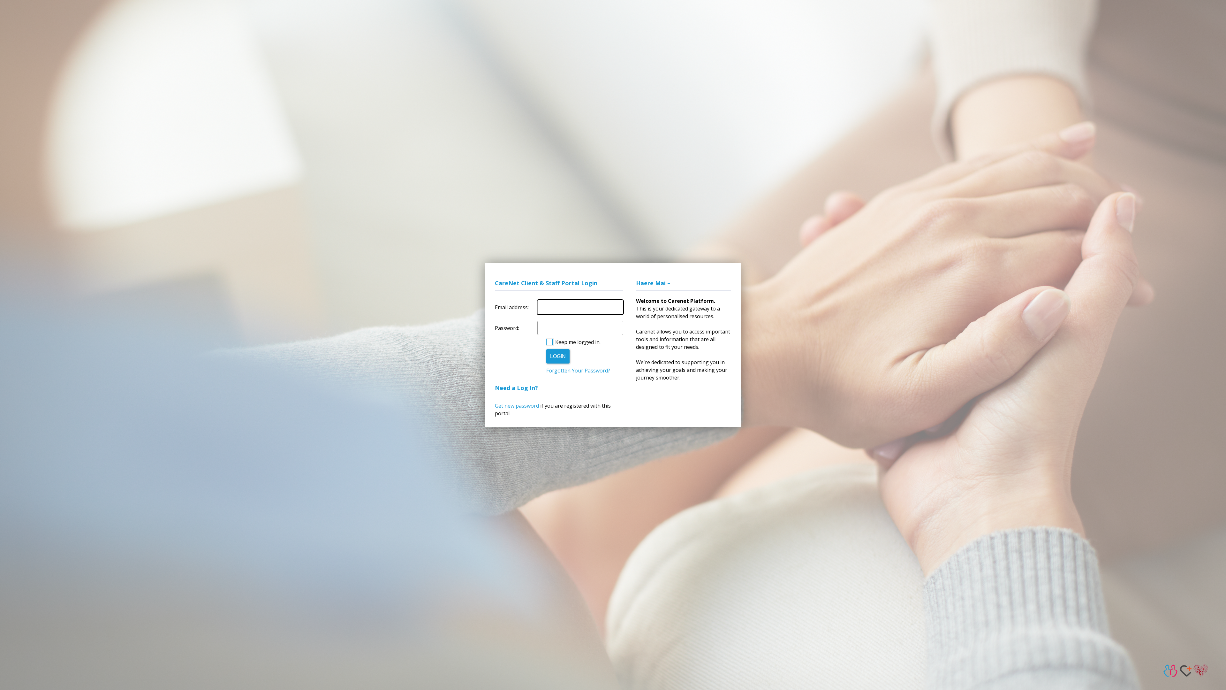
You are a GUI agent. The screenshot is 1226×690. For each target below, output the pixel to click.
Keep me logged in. (578, 342)
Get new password (517, 405)
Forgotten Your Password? (578, 370)
